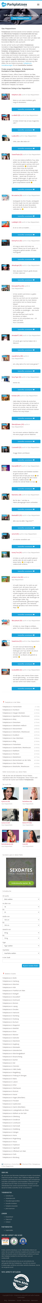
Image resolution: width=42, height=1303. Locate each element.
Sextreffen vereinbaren (25, 109)
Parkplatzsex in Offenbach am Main (14, 1151)
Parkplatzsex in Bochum (10, 1022)
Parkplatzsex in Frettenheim (21, 744)
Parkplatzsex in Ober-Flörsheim (21, 763)
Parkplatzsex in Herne (10, 1135)
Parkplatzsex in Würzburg (11, 1157)
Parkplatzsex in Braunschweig (12, 1057)
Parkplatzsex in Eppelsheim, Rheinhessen (21, 716)
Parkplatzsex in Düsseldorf (11, 997)
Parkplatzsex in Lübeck (10, 1082)
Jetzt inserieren (10, 1208)
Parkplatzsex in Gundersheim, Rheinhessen (21, 748)
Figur (4, 942)
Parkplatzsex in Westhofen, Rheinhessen (21, 766)
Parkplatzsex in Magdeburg (11, 1072)
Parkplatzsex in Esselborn (21, 735)
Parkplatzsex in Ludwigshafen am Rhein (16, 1110)
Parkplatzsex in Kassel (10, 1094)
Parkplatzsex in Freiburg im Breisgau (15, 1075)
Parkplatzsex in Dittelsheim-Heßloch (21, 725)
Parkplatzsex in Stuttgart (11, 994)
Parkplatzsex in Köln (9, 987)
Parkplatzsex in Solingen (10, 1132)
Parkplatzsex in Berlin (10, 978)
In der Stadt (6, 957)
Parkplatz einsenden (12, 1206)
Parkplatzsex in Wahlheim (21, 751)
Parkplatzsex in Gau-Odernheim (21, 738)
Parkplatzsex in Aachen (10, 1060)
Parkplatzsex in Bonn (9, 1031)
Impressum (34, 1300)
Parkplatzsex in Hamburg (11, 981)
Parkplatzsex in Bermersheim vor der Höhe (21, 760)
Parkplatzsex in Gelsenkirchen (12, 1050)
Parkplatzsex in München (11, 984)
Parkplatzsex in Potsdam (11, 1101)
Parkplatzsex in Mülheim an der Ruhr (15, 1113)
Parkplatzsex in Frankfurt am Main (14, 990)
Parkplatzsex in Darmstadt (11, 1126)
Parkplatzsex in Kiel (9, 1063)
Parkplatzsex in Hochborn (21, 710)
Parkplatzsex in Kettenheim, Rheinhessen (21, 732)
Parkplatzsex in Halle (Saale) (12, 1069)
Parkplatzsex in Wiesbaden (11, 1047)
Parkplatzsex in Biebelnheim (21, 757)
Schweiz (8, 1222)
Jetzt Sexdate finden (31, 966)
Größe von (6, 916)
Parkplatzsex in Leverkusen (11, 1123)
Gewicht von (7, 929)
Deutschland (9, 1217)
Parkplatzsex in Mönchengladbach (14, 1053)
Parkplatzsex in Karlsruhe (11, 1038)
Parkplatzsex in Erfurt (10, 1085)
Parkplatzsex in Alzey (21, 719)
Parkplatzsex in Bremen (10, 1003)
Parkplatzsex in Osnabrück (11, 1120)
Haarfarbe (6, 950)
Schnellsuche (9, 1196)
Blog (5, 1300)
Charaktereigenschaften (13, 1201)
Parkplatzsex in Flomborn (21, 754)
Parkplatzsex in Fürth (9, 1154)
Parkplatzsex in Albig (21, 741)
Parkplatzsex (7, 1164)
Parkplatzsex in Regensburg (12, 1138)
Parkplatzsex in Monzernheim (21, 729)
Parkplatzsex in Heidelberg (11, 1129)
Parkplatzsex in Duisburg (11, 1019)
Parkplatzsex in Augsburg (11, 1044)
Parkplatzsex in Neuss (10, 1142)
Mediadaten (11, 1300)
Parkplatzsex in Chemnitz (11, 1066)
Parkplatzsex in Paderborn (11, 1145)
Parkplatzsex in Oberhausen (12, 1088)
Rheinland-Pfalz (26, 1164)
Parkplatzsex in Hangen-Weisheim (21, 713)
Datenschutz (26, 1300)
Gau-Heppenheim (33, 95)
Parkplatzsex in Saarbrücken (12, 1104)
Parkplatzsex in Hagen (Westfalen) (14, 1098)
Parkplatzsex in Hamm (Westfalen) (14, 1107)
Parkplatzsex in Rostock (10, 1091)
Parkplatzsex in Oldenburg (11, 1116)
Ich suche (6, 896)
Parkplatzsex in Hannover (11, 1013)
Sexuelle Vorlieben (11, 1203)
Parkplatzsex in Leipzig (10, 1006)
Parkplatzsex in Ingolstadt (11, 1148)
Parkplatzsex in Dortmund (11, 1000)
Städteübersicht (10, 1198)
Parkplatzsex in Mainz (10, 1079)
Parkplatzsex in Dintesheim (21, 722)
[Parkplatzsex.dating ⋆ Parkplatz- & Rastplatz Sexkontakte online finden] (14, 4)
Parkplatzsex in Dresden (10, 1009)
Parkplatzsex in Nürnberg (11, 1016)
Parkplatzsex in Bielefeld (11, 1028)
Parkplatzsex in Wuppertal (11, 1025)
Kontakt (19, 1300)
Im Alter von (7, 903)
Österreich (9, 1219)
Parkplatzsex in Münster (10, 1035)
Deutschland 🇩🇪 (16, 1164)
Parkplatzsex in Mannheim (11, 1041)
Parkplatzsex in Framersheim (21, 707)
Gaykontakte (9, 1230)
